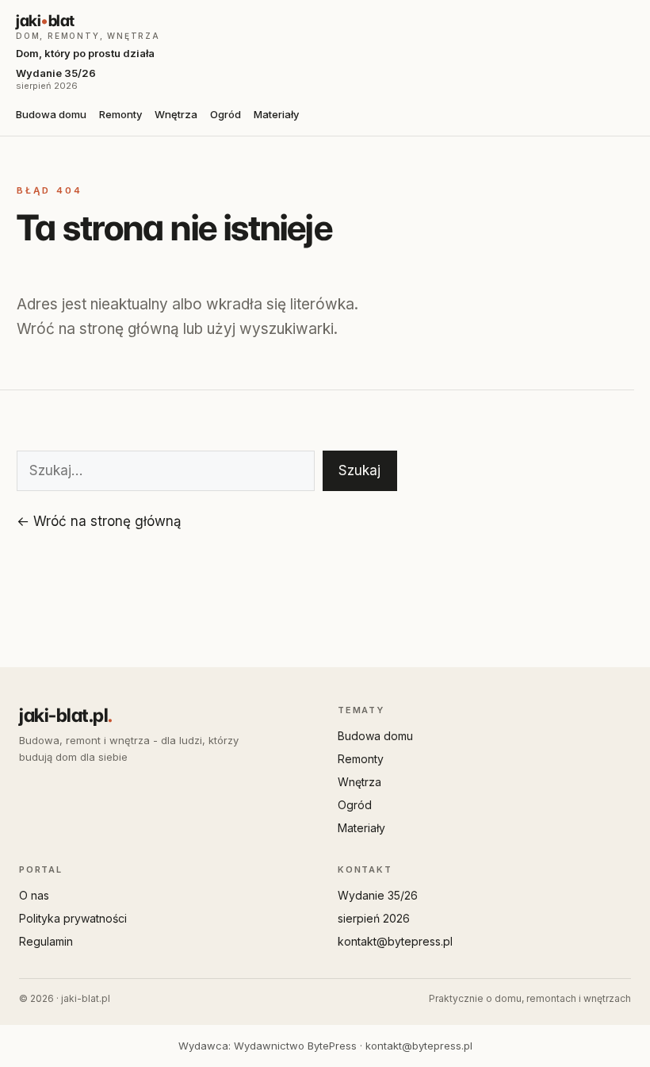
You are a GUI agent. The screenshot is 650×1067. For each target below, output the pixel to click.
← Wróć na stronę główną (99, 521)
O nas (34, 895)
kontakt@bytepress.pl (395, 941)
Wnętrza (176, 114)
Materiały (276, 114)
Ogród (225, 114)
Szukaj (359, 470)
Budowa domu (51, 114)
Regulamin (46, 941)
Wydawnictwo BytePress (295, 1045)
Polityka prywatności (73, 918)
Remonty (120, 114)
